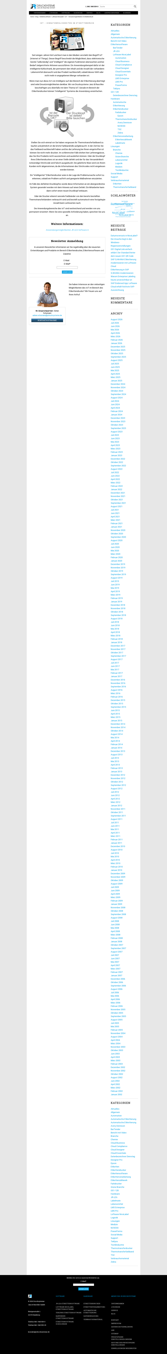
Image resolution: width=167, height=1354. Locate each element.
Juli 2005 (115, 1023)
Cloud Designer (122, 68)
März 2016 (115, 693)
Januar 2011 (116, 843)
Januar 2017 (116, 676)
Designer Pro (121, 75)
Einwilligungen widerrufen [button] (123, 1348)
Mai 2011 (115, 829)
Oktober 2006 (117, 982)
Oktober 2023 (117, 425)
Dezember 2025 (118, 346)
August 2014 (116, 734)
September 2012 (118, 785)
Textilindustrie (121, 170)
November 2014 (118, 727)
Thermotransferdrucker (126, 119)
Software (66, 13)
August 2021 (116, 506)
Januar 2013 (116, 771)
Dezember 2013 (118, 751)
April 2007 (115, 965)
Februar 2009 (117, 901)
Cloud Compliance (123, 65)
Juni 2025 (115, 367)
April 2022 (115, 479)
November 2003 (118, 1047)
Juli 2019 (115, 581)
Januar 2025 (116, 380)
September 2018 (118, 615)
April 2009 (115, 894)
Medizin (118, 167)
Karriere (127, 13)
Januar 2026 (116, 343)
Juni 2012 (115, 795)
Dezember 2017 (118, 646)
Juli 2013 (115, 758)
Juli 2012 (115, 792)
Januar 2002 (116, 1094)
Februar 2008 (117, 938)
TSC (120, 129)
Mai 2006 (115, 996)
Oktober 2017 (117, 652)
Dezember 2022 (118, 459)
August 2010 (116, 850)
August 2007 (116, 952)
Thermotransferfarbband (124, 187)
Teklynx (116, 88)
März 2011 (115, 836)
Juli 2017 (115, 663)
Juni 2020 (115, 547)
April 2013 (115, 765)
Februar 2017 (117, 673)
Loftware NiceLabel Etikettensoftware (65, 1308)
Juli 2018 (115, 622)
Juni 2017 (115, 666)
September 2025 (118, 357)
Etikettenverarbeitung (123, 136)
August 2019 (116, 578)
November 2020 (118, 530)
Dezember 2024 (118, 384)
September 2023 (118, 428)
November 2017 (118, 649)
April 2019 (115, 591)
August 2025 (116, 360)
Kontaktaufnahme (47, 320)
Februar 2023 (117, 452)
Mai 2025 (115, 370)
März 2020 (115, 554)
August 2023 (116, 431)
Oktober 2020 (117, 533)
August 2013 (116, 754)
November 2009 (118, 877)
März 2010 (115, 863)
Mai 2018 (115, 629)
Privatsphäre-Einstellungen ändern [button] (121, 1338)
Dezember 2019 (118, 564)
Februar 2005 (117, 1030)
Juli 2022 (115, 472)
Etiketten (117, 184)
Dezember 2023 (118, 418)
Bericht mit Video (118, 41)
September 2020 (118, 537)
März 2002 (115, 1087)
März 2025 (115, 377)
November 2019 (118, 567)
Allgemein (115, 34)
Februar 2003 (117, 1064)
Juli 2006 (115, 992)
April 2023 (115, 445)
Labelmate (120, 143)
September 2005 (118, 1016)
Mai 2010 (115, 856)
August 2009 (116, 884)
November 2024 (118, 387)
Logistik (118, 163)
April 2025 (115, 374)
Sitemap (114, 1333)
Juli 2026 (115, 323)
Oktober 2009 (117, 880)
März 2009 (115, 897)
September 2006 (118, 986)
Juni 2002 (115, 1081)
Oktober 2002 (117, 1074)
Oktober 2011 (117, 812)
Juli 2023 (115, 435)
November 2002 (118, 1070)
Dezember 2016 (118, 680)
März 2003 (115, 1060)
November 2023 (118, 421)
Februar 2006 (117, 1006)
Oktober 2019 (117, 571)
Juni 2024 (115, 404)
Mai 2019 (115, 588)
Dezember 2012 (118, 775)
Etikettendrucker (120, 109)
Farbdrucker (120, 112)
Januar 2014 (116, 748)
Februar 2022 (117, 486)
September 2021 (118, 503)
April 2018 (115, 632)
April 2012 (115, 799)
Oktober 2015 (117, 703)
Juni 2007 (115, 958)
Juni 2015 (115, 710)
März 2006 (115, 1003)
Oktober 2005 (117, 1013)
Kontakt (115, 1320)
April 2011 (115, 833)
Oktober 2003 (117, 1050)
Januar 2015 (116, 720)
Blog (98, 13)
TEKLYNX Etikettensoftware (68, 1313)
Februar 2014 (117, 744)
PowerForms (121, 85)
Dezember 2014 (118, 724)
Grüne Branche (122, 156)
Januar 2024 (116, 414)
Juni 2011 (115, 826)
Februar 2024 (117, 411)
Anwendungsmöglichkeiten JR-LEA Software (66, 230)
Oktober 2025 (117, 353)
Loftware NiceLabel (122, 54)
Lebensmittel (121, 160)
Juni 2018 (115, 625)
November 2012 (118, 778)
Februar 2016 (117, 697)
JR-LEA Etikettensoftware (68, 1303)
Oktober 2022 (117, 462)
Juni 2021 (115, 513)
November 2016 (118, 683)
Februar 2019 (117, 598)
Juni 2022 (115, 476)
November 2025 (118, 350)
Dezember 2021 (118, 493)
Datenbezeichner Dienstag (125, 95)
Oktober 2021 (117, 499)
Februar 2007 (117, 972)
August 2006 (116, 989)
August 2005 (116, 1020)
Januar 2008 (116, 941)
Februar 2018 (117, 639)
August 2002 (116, 1077)
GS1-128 (115, 92)
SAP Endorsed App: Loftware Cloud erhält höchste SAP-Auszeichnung (124, 286)
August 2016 (116, 690)
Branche (117, 150)
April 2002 (115, 1084)
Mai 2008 (115, 928)
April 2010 (115, 860)
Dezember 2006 (118, 979)
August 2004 (116, 1036)
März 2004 (115, 1043)
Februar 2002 (117, 1091)
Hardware (78, 13)
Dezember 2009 (118, 873)
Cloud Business (122, 61)
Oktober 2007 (117, 945)
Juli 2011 (115, 822)
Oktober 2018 (117, 612)
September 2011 (118, 816)
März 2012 (115, 802)
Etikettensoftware (119, 44)
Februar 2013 (117, 768)
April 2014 (115, 741)
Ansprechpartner (111, 13)
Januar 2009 (116, 904)
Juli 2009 (115, 887)
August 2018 (116, 618)
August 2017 (116, 659)
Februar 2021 (117, 523)
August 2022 (116, 469)
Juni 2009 (115, 890)
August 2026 (116, 319)
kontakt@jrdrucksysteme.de (39, 1332)
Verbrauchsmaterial (120, 180)
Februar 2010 (117, 867)
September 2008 (118, 914)
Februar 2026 (117, 340)
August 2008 (116, 918)
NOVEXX (121, 126)
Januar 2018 (116, 642)
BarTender (118, 48)
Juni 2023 (115, 438)
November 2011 (118, 809)
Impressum (116, 1323)
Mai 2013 (115, 761)
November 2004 (118, 1033)
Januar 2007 (116, 975)
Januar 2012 (116, 805)
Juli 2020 (115, 544)
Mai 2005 (115, 1026)
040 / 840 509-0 (92, 6)
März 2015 (115, 717)
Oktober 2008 (117, 911)
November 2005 (118, 1009)
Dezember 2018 (118, 605)
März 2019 (115, 595)
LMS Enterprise (122, 78)
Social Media (116, 173)
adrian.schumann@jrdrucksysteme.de (47, 315)
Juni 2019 (115, 584)
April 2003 (115, 1057)
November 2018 (118, 608)
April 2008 (115, 931)
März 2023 (115, 448)
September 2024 (118, 394)
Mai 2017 (115, 669)
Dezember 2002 (118, 1067)
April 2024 (115, 408)
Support (114, 177)
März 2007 (115, 969)
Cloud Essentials (123, 71)
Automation (120, 58)
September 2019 (118, 574)
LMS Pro (119, 82)
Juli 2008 (115, 921)
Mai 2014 (115, 737)
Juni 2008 (115, 924)
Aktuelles (115, 31)
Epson (120, 116)
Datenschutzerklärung (122, 1327)
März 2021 (115, 520)
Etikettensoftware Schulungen (65, 1323)
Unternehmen (39, 13)
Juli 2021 (115, 510)
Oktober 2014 (117, 731)
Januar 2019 (116, 601)
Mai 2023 (115, 442)
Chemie (118, 153)
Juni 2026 (115, 326)
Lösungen (53, 13)
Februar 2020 (117, 557)
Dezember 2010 (118, 846)
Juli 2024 (115, 401)
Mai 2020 (115, 550)
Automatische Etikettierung (123, 37)
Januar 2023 (116, 455)
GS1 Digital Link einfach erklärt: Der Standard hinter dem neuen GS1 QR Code (123, 252)
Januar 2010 (116, 870)
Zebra (120, 133)
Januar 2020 (116, 561)
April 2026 (115, 333)
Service (89, 13)
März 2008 (115, 935)
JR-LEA (116, 51)
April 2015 (115, 714)
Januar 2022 (116, 489)
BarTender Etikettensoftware (65, 1317)
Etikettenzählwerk (123, 139)
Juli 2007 (115, 955)
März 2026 (115, 336)
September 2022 (118, 465)
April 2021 (115, 516)
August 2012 (116, 788)
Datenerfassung (91, 1316)
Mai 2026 (115, 329)
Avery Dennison (125, 122)
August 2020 (116, 540)
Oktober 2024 (117, 391)
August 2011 (116, 819)
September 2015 (118, 707)
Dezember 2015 (118, 700)
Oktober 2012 (117, 782)
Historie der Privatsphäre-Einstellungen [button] (123, 1344)
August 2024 (116, 397)
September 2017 (118, 656)
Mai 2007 (115, 962)
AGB (112, 1330)
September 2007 (118, 948)
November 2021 (118, 496)
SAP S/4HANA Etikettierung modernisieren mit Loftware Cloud (123, 262)
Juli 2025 (115, 363)
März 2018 (115, 635)
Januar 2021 (116, 527)
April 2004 (115, 1040)
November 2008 (118, 907)
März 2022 (115, 482)
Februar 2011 (117, 839)
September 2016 (118, 686)
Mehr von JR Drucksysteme (123, 1296)
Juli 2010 (115, 853)
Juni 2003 (115, 1053)
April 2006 (115, 999)
